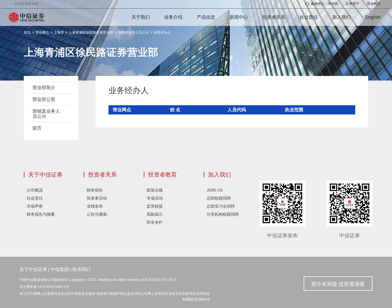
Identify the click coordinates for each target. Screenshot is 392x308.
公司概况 (35, 190)
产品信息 (206, 17)
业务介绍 (173, 17)
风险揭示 (155, 214)
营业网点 (374, 4)
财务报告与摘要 (41, 214)
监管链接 (155, 206)
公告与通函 (97, 214)
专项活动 (155, 198)
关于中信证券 (45, 174)
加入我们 (341, 17)
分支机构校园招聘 (223, 214)
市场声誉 (35, 206)
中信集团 (60, 269)
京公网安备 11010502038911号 (44, 287)
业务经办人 (162, 32)
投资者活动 (97, 198)
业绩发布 (95, 206)
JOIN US (214, 190)
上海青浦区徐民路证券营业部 (91, 32)
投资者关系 (273, 17)
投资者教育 (162, 174)
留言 (37, 128)
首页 (27, 32)
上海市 (59, 32)
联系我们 (81, 269)
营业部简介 (43, 87)
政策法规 (155, 190)
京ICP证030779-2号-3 (158, 280)
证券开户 (352, 4)
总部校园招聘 (219, 198)
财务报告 (95, 190)
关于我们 (140, 17)
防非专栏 (155, 222)
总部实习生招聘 (221, 206)
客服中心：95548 (324, 4)
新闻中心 (239, 17)
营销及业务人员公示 (133, 32)
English (373, 17)
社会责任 (309, 17)
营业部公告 (43, 99)
